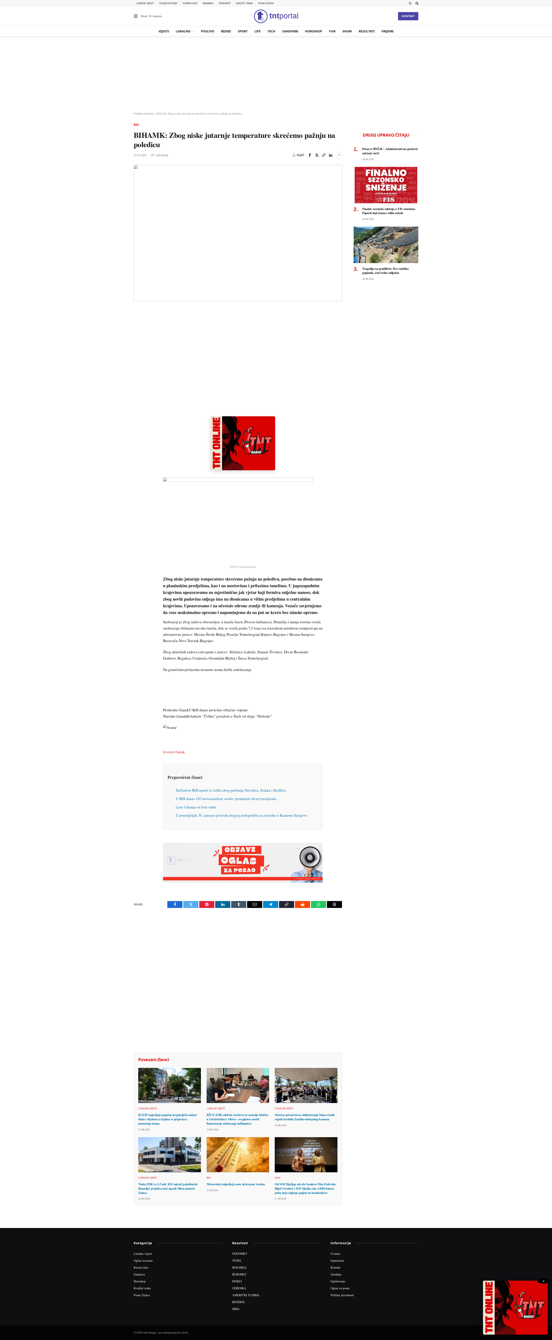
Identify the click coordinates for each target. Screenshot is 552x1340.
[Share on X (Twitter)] (317, 155)
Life (257, 31)
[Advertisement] (276, 74)
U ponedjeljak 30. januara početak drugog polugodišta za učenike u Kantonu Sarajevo (241, 815)
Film (277, 1177)
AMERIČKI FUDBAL (246, 1295)
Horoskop (225, 3)
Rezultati (367, 31)
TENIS (236, 1260)
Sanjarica (208, 3)
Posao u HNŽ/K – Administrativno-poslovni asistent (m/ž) (389, 151)
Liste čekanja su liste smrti (196, 807)
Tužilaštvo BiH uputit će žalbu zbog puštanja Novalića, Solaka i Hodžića (231, 790)
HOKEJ (237, 1281)
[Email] (138, 352)
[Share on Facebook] (310, 155)
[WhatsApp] (138, 402)
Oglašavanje (338, 1281)
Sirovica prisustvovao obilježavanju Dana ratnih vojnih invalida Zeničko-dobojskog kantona (304, 1117)
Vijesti (163, 31)
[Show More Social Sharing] (339, 155)
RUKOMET (239, 1274)
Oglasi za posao (168, 3)
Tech (271, 31)
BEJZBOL (238, 1302)
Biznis (226, 31)
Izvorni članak (174, 751)
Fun (332, 31)
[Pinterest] (138, 342)
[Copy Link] (323, 155)
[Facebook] (138, 322)
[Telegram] (138, 392)
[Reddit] (138, 382)
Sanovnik (290, 31)
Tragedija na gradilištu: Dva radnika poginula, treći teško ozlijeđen (385, 271)
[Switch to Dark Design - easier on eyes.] (410, 3)
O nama (335, 1254)
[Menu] (136, 16)
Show (347, 31)
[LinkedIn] (138, 372)
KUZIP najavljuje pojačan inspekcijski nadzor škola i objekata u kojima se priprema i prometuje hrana (167, 1119)
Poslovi (207, 31)
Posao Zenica (266, 3)
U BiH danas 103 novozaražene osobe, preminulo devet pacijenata (226, 798)
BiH (136, 125)
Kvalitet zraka (244, 3)
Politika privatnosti (342, 1295)
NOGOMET (239, 1254)
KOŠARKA (239, 1267)
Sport (243, 31)
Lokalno (183, 31)
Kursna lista (190, 3)
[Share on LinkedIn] (330, 155)
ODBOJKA (239, 1288)
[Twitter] (138, 332)
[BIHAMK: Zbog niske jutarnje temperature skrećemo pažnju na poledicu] (238, 233)
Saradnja (336, 1274)
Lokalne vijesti (145, 3)
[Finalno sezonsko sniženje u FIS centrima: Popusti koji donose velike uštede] (386, 185)
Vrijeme (387, 31)
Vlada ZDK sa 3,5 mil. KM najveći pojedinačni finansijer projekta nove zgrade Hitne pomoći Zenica (167, 1188)
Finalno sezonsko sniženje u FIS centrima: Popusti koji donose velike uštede (389, 211)
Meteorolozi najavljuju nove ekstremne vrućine (236, 1184)
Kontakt (408, 16)
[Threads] (138, 411)
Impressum (337, 1260)
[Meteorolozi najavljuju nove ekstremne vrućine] (238, 1155)
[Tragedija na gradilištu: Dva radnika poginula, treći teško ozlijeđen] (386, 245)
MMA (236, 1309)
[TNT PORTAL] (276, 16)
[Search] (416, 3)
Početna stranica (144, 113)
